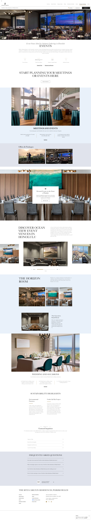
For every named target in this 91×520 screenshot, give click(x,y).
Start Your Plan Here (45, 81)
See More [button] (45, 139)
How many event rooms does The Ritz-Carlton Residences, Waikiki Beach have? (42, 460)
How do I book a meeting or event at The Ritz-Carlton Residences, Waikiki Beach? (42, 473)
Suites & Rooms (21, 496)
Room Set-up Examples (31, 442)
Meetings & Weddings (35, 494)
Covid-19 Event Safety (31, 447)
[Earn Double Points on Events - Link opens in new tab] (59, 156)
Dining (20, 499)
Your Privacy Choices (36, 499)
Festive (20, 503)
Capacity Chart (39, 65)
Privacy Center (34, 501)
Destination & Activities (22, 501)
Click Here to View (45, 200)
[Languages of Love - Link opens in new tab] (31, 156)
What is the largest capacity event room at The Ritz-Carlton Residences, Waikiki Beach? (43, 464)
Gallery (33, 496)
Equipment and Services (49, 65)
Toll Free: (51, 498)
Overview (20, 494)
